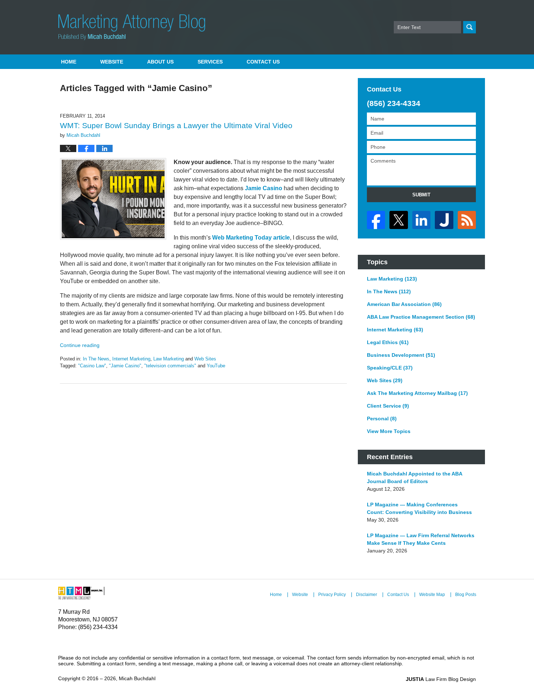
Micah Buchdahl (137, 678)
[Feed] (467, 220)
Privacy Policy (332, 594)
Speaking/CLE (390, 368)
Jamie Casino (263, 188)
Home (68, 62)
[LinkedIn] (421, 220)
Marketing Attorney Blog (131, 27)
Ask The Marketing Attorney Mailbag (417, 393)
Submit (421, 194)
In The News (96, 359)
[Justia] (444, 220)
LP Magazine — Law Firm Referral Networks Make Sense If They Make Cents (420, 539)
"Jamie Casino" (125, 365)
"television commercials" (170, 365)
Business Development (401, 355)
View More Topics (388, 431)
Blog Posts (465, 594)
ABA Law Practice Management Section (421, 317)
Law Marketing (168, 359)
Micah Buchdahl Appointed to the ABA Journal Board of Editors (414, 477)
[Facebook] (376, 220)
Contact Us (398, 594)
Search (469, 27)
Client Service (388, 406)
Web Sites (205, 359)
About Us (160, 62)
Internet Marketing (131, 359)
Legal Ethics (388, 342)
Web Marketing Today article (251, 237)
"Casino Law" (92, 365)
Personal (382, 418)
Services (210, 62)
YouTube (216, 365)
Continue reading (80, 345)
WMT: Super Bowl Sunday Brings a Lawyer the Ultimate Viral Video (176, 125)
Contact (263, 62)
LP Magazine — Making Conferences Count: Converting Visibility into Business (419, 508)
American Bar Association (404, 304)
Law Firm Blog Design (441, 679)
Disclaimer (366, 594)
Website (111, 62)
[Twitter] (398, 220)
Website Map (432, 594)
